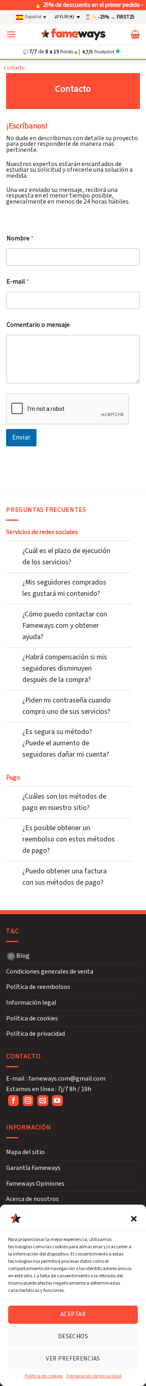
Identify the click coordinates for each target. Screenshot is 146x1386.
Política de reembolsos (38, 986)
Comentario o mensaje (38, 325)
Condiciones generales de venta (49, 971)
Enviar (21, 437)
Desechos (73, 1336)
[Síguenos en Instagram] (28, 1101)
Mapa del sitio (25, 1152)
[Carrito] (135, 34)
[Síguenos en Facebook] (13, 1101)
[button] (134, 1219)
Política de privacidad (35, 1033)
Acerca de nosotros (32, 1199)
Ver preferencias (73, 1358)
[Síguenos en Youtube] (57, 1101)
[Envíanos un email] (42, 1101)
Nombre (20, 238)
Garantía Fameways (33, 1167)
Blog (23, 955)
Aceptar (73, 1314)
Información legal (31, 1002)
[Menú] (11, 34)
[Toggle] (14, 547)
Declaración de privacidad (94, 1376)
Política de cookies (43, 1376)
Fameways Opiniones (35, 1183)
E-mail (17, 282)
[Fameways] (73, 34)
